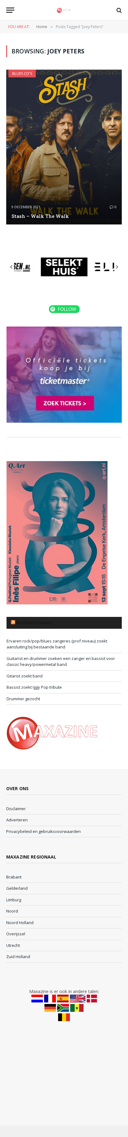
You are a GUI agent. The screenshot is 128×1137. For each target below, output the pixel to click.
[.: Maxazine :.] (64, 10)
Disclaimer (16, 808)
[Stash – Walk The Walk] (64, 147)
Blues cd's (22, 73)
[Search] (118, 10)
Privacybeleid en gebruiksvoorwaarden (43, 831)
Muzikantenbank (34, 623)
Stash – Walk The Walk (40, 216)
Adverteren (17, 820)
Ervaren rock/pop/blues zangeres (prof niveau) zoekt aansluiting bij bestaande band (57, 644)
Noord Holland (20, 922)
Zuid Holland (18, 956)
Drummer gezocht (23, 698)
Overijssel (15, 934)
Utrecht (13, 945)
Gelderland (17, 888)
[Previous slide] (11, 266)
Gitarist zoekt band (25, 676)
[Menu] (10, 10)
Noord (12, 911)
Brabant (13, 877)
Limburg (13, 900)
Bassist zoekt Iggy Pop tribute (34, 687)
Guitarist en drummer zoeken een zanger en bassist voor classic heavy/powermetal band (61, 661)
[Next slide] (116, 266)
